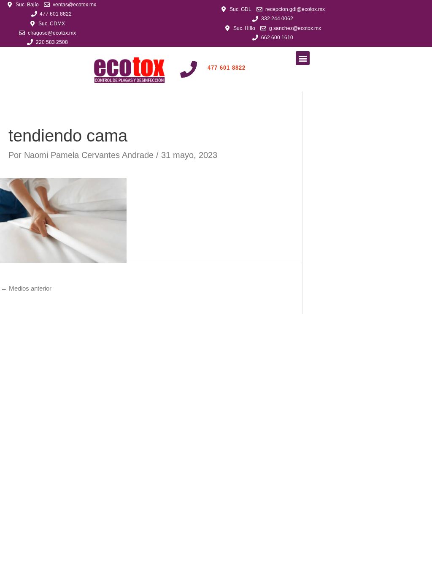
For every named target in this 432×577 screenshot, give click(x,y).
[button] (303, 58)
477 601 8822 (227, 68)
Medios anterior (26, 288)
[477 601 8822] (188, 69)
